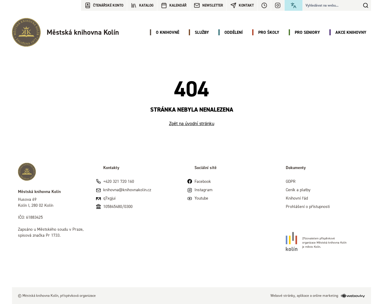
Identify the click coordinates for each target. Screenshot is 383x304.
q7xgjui (109, 197)
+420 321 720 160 (118, 181)
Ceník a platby (298, 189)
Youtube (201, 197)
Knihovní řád (297, 197)
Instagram (203, 189)
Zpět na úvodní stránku (191, 123)
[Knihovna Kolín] (54, 172)
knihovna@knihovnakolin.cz (127, 189)
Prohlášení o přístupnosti (308, 206)
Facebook (202, 181)
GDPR (290, 181)
